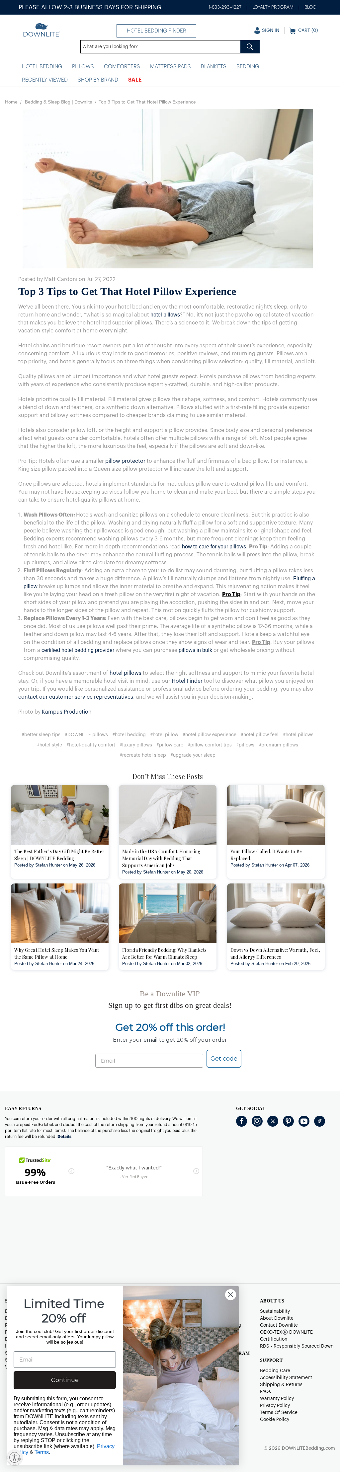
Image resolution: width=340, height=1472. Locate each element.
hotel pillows (165, 314)
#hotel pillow (164, 735)
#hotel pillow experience (209, 735)
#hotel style (49, 745)
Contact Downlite (279, 1325)
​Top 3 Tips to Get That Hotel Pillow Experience (127, 291)
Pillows (83, 66)
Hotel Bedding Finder (156, 31)
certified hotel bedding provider (78, 650)
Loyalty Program (273, 7)
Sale (135, 80)
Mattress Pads (170, 66)
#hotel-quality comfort (91, 745)
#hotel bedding (129, 735)
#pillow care (170, 745)
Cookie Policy (274, 1419)
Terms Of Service (279, 1412)
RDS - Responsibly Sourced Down (296, 1346)
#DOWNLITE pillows (86, 735)
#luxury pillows (136, 745)
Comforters (122, 66)
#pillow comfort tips (210, 745)
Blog (310, 7)
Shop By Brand (98, 80)
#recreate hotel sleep (143, 755)
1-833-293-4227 (225, 7)
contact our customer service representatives (75, 697)
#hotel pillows (298, 735)
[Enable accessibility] (15, 1457)
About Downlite (277, 1318)
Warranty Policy (277, 1398)
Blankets (213, 66)
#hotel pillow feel (260, 735)
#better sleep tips (41, 735)
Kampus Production (67, 712)
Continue (65, 1380)
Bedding (247, 66)
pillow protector (125, 461)
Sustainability (275, 1311)
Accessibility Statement (286, 1377)
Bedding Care (275, 1370)
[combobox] (170, 46)
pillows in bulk (195, 650)
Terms (42, 1452)
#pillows (245, 745)
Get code (224, 1058)
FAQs (265, 1391)
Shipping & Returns (281, 1384)
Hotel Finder (187, 681)
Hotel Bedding (42, 66)
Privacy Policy (275, 1405)
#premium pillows (278, 745)
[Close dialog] (230, 1294)
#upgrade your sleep (193, 755)
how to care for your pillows (214, 546)
